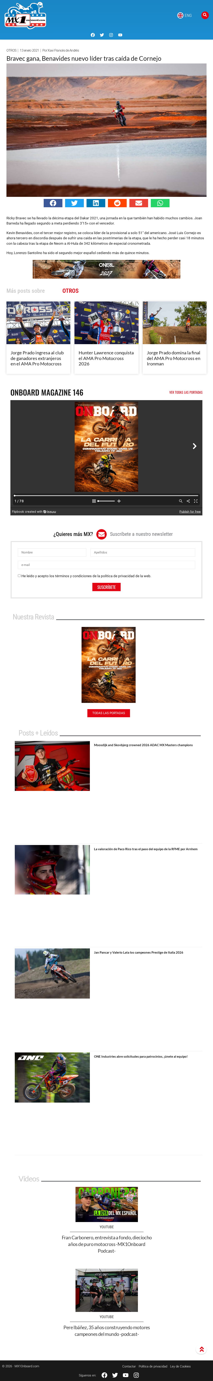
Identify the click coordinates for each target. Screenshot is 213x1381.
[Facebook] (92, 35)
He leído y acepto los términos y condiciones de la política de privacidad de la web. (86, 576)
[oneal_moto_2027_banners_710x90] (106, 277)
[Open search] (205, 15)
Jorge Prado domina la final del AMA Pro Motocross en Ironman (173, 358)
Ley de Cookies (180, 1366)
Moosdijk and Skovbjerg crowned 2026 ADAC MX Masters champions (143, 745)
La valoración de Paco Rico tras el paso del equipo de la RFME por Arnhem (146, 849)
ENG (188, 15)
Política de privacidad (153, 1366)
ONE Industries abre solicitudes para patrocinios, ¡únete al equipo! (141, 1056)
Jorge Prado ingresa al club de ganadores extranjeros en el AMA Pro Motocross (37, 358)
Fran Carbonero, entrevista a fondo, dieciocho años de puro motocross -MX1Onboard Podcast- (107, 1244)
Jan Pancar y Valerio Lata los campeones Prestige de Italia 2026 (138, 952)
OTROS (11, 50)
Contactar (129, 1366)
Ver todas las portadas (186, 392)
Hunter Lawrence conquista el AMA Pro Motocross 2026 (106, 358)
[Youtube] (120, 35)
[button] (53, 203)
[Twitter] (101, 35)
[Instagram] (111, 35)
